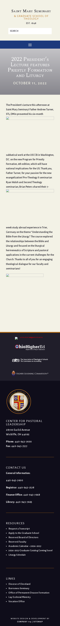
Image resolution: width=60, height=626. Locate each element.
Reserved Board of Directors (23, 537)
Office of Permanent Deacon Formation (28, 592)
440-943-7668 (31, 494)
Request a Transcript (19, 528)
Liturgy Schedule (17, 555)
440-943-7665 (24, 502)
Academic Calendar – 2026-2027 (24, 546)
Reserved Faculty (17, 541)
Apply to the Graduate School (23, 533)
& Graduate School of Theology (31, 17)
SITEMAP (38, 622)
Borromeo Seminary (19, 588)
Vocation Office (16, 601)
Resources (15, 523)
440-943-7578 (26, 487)
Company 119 (24, 622)
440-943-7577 (19, 446)
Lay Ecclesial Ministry (19, 597)
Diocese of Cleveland (19, 584)
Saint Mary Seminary (31, 11)
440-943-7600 (23, 441)
